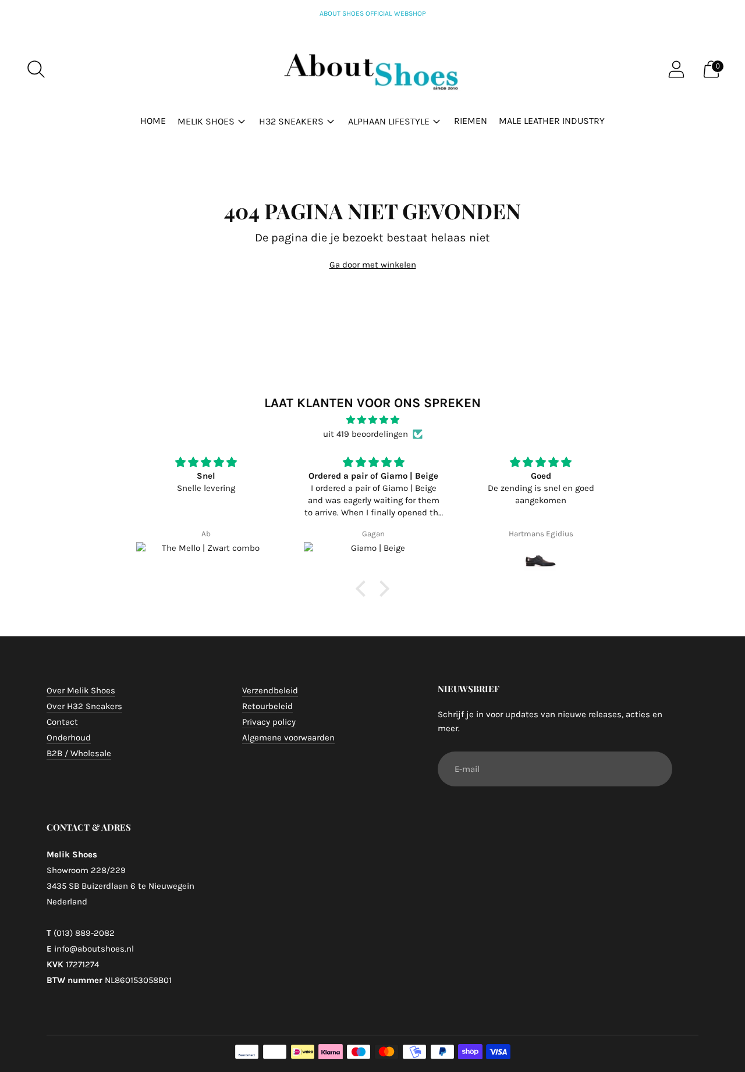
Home (153, 120)
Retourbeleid (267, 706)
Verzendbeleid (270, 690)
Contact (62, 722)
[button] (364, 588)
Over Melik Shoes (81, 690)
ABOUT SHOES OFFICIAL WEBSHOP (373, 13)
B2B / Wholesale (79, 753)
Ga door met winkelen (372, 264)
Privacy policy (269, 722)
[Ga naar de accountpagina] (676, 69)
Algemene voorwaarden (288, 737)
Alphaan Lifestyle (389, 121)
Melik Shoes (206, 121)
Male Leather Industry (552, 120)
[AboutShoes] (372, 69)
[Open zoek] (36, 69)
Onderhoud (69, 737)
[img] (372, 420)
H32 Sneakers (291, 121)
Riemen (470, 120)
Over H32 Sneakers (84, 706)
